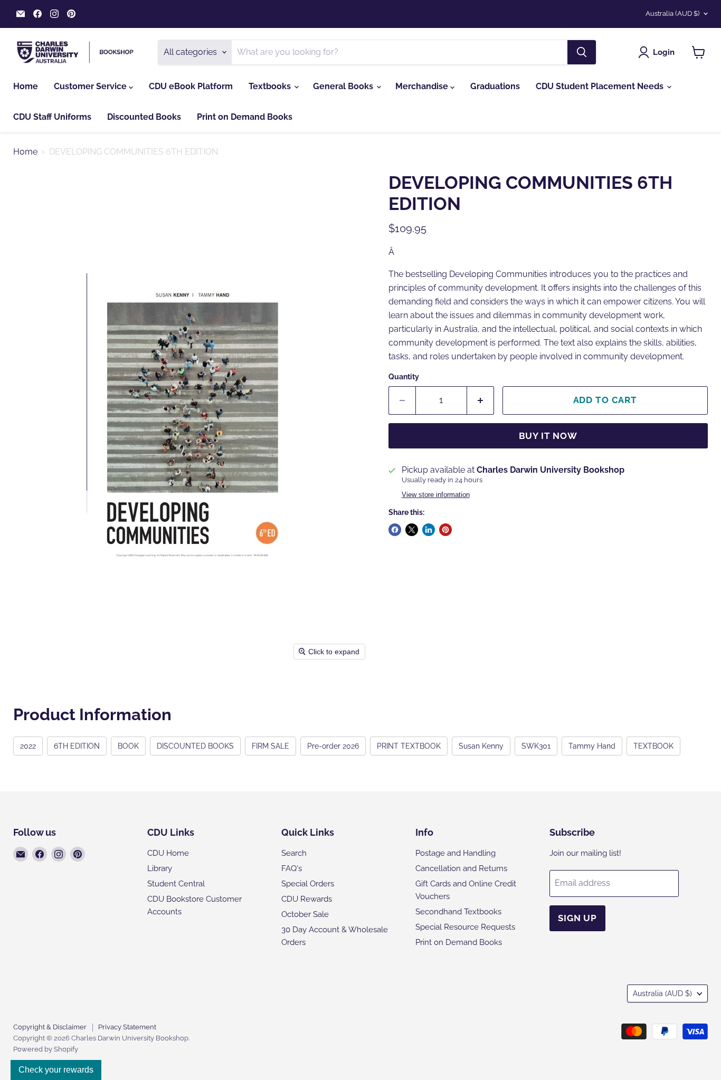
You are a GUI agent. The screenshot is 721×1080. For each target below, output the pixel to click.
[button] (658, 52)
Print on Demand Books (244, 117)
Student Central (176, 883)
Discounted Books (144, 117)
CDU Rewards (306, 899)
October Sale (305, 914)
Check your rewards (55, 1069)
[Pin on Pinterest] (445, 529)
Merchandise (422, 86)
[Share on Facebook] (394, 529)
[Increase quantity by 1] (480, 400)
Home (25, 86)
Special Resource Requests (465, 927)
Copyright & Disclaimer (50, 1027)
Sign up (577, 918)
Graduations (495, 86)
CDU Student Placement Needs (601, 86)
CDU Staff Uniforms (52, 117)
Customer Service (91, 86)
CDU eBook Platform (191, 86)
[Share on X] (411, 529)
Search (294, 853)
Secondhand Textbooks (458, 911)
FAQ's (291, 868)
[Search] (581, 52)
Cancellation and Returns (461, 868)
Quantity (403, 376)
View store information (436, 495)
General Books (344, 86)
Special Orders (307, 883)
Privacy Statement (127, 1027)
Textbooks (271, 86)
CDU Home (168, 853)
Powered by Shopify (45, 1049)
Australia (672, 13)
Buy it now (548, 436)
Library (159, 868)
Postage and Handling (455, 853)
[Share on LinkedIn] (428, 529)
